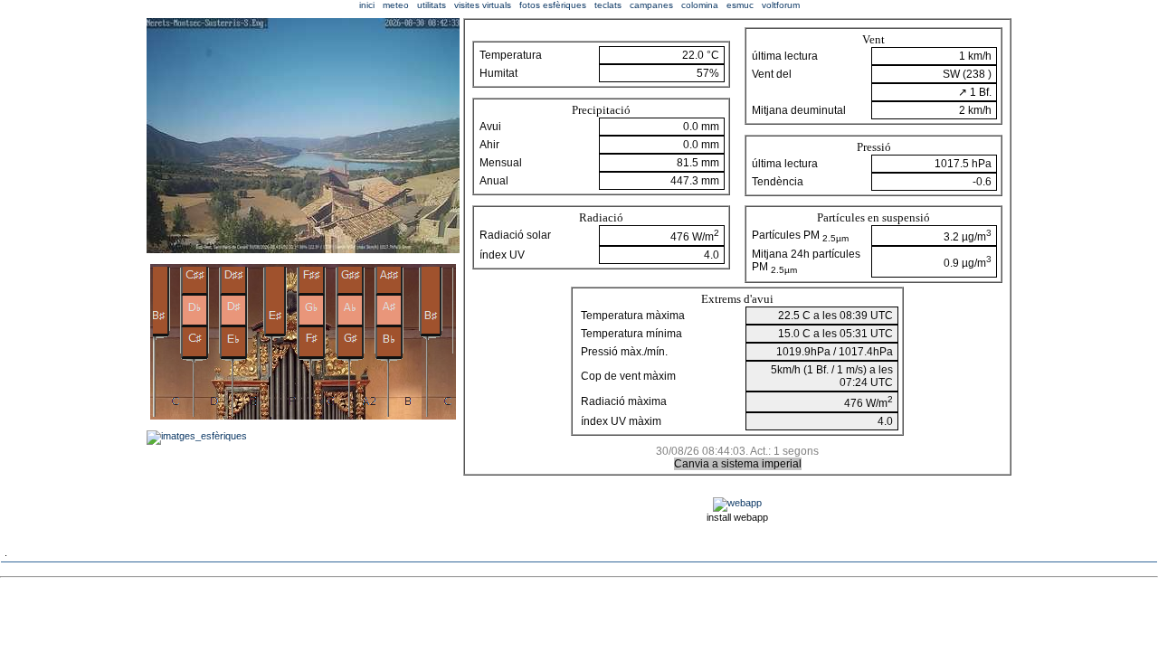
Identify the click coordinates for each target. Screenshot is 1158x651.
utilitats (431, 5)
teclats (608, 5)
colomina (699, 5)
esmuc (740, 5)
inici (367, 5)
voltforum (781, 5)
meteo (396, 5)
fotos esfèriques (552, 5)
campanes (651, 5)
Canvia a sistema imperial (738, 464)
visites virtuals (482, 5)
